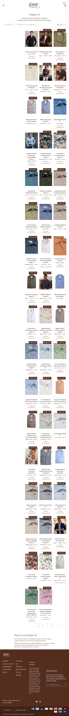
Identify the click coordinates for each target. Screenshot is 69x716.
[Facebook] (36, 701)
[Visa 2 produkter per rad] (57, 25)
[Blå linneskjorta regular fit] (60, 106)
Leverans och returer (8, 664)
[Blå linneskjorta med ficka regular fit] (60, 281)
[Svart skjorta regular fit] (31, 38)
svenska (7, 710)
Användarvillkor (7, 669)
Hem (17, 664)
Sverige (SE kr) (21, 710)
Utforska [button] (19, 661)
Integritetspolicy (7, 666)
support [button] (5, 661)
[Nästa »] (59, 625)
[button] (35, 660)
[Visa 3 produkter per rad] (60, 25)
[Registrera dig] (64, 684)
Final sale (18, 672)
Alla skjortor (19, 666)
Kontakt (5, 672)
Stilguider (18, 675)
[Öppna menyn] (5, 5)
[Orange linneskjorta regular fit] (60, 245)
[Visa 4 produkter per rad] (64, 25)
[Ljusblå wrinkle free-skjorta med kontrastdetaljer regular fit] (31, 140)
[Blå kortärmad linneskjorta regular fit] (45, 212)
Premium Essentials (21, 669)
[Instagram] (40, 701)
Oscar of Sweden (10, 714)
